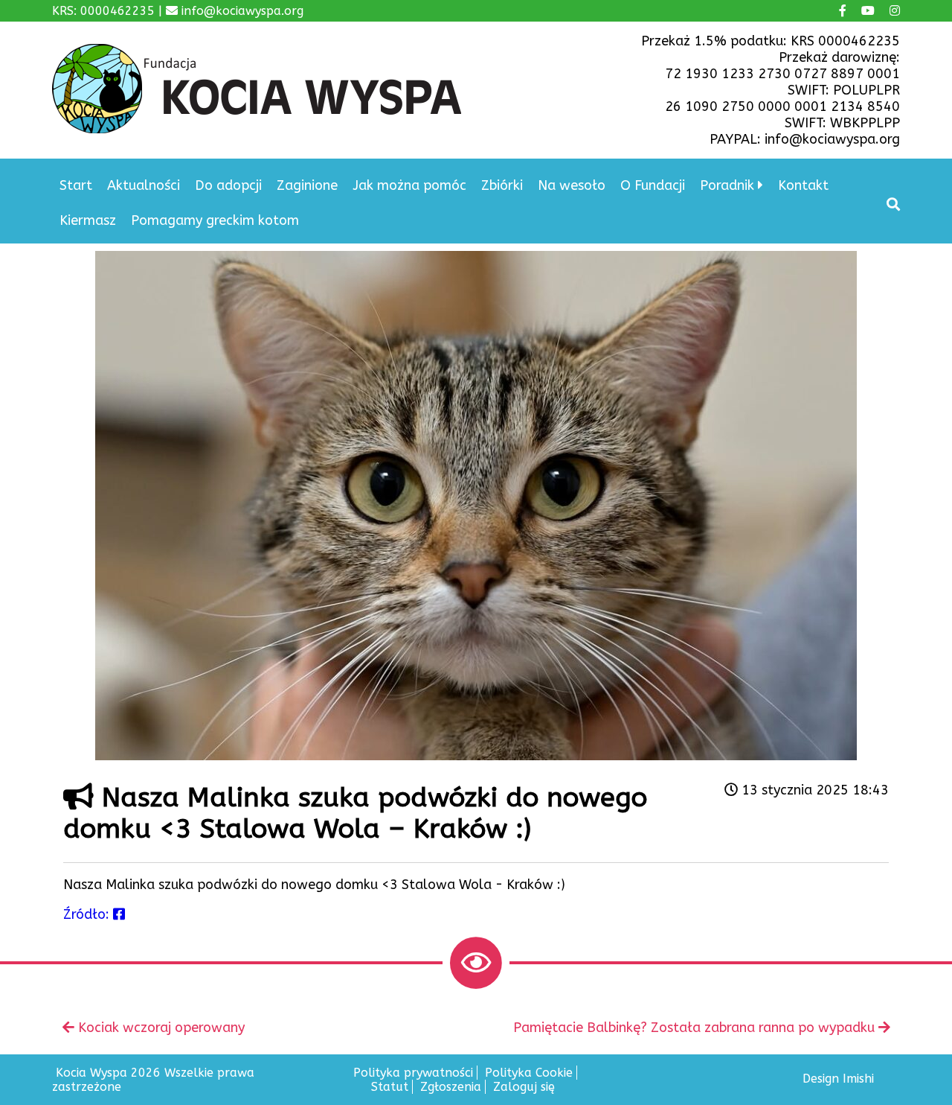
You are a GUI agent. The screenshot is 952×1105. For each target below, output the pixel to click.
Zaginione (307, 185)
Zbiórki (502, 185)
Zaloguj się (524, 1087)
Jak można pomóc (409, 185)
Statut (389, 1087)
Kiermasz (88, 220)
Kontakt (803, 185)
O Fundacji (652, 185)
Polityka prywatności (413, 1073)
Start (76, 185)
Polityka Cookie (529, 1073)
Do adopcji (228, 185)
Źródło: (88, 914)
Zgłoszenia (450, 1087)
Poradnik (727, 185)
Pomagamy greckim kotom (215, 220)
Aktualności (143, 185)
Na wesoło (571, 185)
